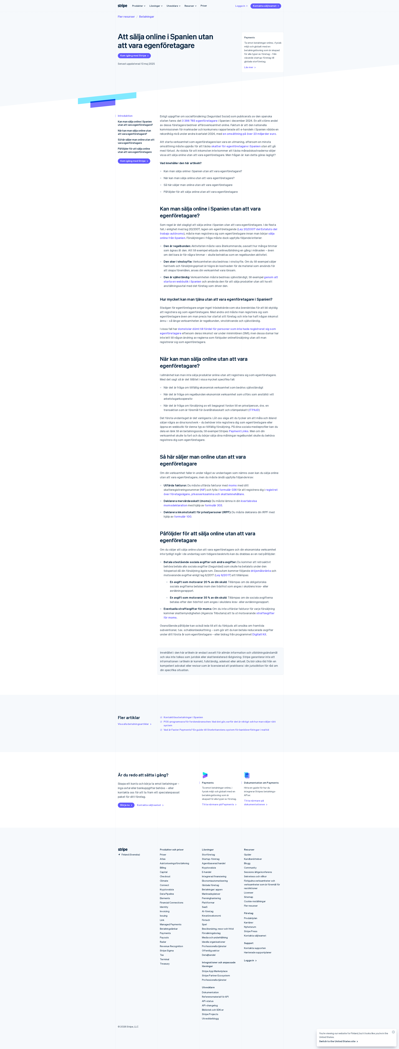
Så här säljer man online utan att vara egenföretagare (136, 141)
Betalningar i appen (212, 889)
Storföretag (208, 854)
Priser (204, 5)
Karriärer (248, 922)
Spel (204, 924)
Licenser (248, 892)
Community (250, 867)
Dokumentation (210, 992)
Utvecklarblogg (210, 1018)
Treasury (165, 963)
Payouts (164, 937)
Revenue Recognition (171, 946)
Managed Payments (170, 924)
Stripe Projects (210, 1014)
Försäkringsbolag (211, 933)
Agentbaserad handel (213, 863)
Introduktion (125, 115)
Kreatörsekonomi (211, 915)
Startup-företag (210, 858)
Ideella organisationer (213, 941)
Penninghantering (211, 898)
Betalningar (146, 16)
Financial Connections (171, 902)
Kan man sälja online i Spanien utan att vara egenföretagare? (135, 123)
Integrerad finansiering (214, 876)
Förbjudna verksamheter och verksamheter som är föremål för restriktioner (262, 884)
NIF (203, 489)
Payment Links (239, 431)
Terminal (164, 959)
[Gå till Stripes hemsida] (121, 850)
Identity (164, 906)
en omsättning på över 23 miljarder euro (249, 133)
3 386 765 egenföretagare (199, 120)
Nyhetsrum (250, 926)
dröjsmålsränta (261, 570)
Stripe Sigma (167, 950)
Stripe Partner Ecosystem (216, 975)
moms (232, 485)
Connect (164, 885)
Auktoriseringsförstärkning (174, 863)
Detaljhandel (208, 954)
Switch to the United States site (337, 1041)
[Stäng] (393, 1033)
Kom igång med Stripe (133, 55)
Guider (247, 854)
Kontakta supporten (255, 948)
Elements (165, 898)
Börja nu (125, 805)
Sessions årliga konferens (258, 872)
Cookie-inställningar (255, 901)
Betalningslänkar (169, 928)
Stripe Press (250, 931)
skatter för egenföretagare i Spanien (236, 146)
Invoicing (164, 911)
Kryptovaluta (167, 889)
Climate (164, 880)
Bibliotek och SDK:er (213, 1009)
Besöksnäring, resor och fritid (218, 928)
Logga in (240, 5)
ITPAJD (254, 410)
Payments (165, 933)
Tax (162, 954)
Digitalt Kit (259, 634)
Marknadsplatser (211, 893)
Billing (163, 867)
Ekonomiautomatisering (215, 880)
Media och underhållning (215, 937)
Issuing (163, 915)
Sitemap (248, 896)
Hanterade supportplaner (258, 952)
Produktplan (250, 918)
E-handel (206, 872)
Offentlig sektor (210, 950)
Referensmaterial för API (215, 996)
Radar (163, 941)
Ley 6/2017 (223, 575)
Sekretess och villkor (255, 876)
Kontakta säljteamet (264, 5)
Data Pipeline (167, 893)
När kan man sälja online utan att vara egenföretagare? (134, 132)
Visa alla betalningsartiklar (133, 723)
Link (162, 920)
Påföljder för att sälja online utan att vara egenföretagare (135, 150)
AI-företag (207, 911)
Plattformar (208, 902)
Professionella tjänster (214, 946)
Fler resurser (126, 16)
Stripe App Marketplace (215, 971)
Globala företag (210, 885)
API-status (208, 1001)
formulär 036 (228, 489)
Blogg (247, 863)
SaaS (204, 906)
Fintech (206, 920)
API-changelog (210, 1005)
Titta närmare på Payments (218, 804)
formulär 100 (182, 516)
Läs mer (248, 67)
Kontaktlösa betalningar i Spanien (183, 717)
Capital (163, 872)
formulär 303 (213, 505)
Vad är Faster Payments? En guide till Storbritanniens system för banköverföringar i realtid (216, 729)
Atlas (163, 858)
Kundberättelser (253, 858)
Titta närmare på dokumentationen (254, 802)
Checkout (165, 876)
